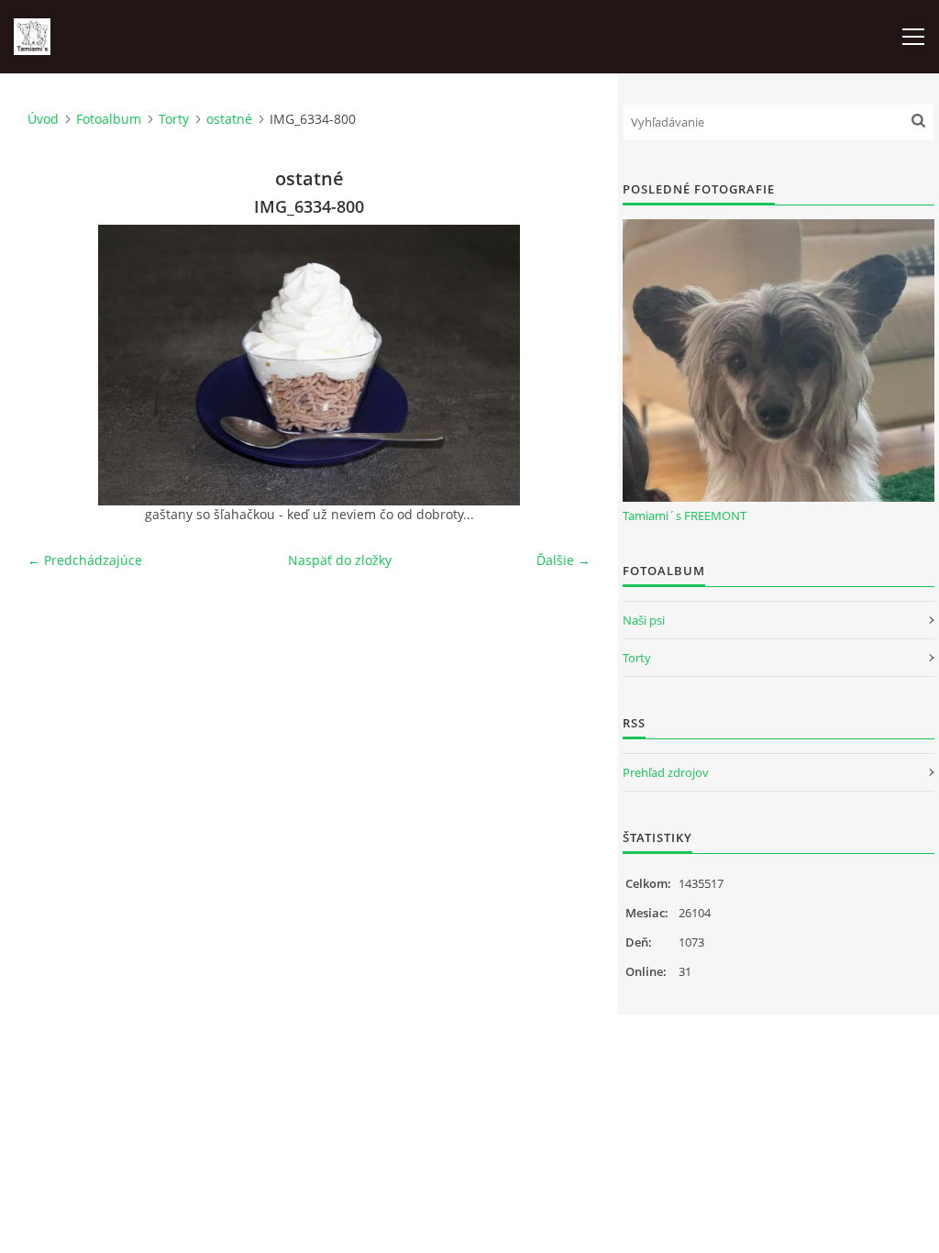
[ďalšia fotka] (560, 365)
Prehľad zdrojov (666, 772)
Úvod (43, 119)
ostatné (229, 119)
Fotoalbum (108, 119)
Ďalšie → (563, 560)
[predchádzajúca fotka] (57, 365)
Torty (174, 119)
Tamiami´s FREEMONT (684, 515)
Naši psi (644, 620)
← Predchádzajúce (85, 560)
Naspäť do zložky (340, 560)
